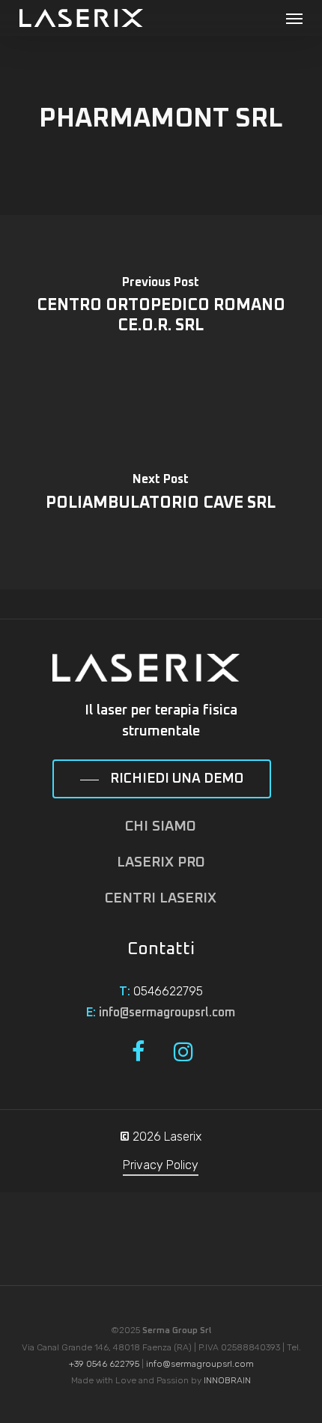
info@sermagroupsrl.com (167, 1013)
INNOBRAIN (227, 1380)
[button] (294, 17)
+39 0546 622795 (104, 1364)
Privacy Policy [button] (160, 1165)
